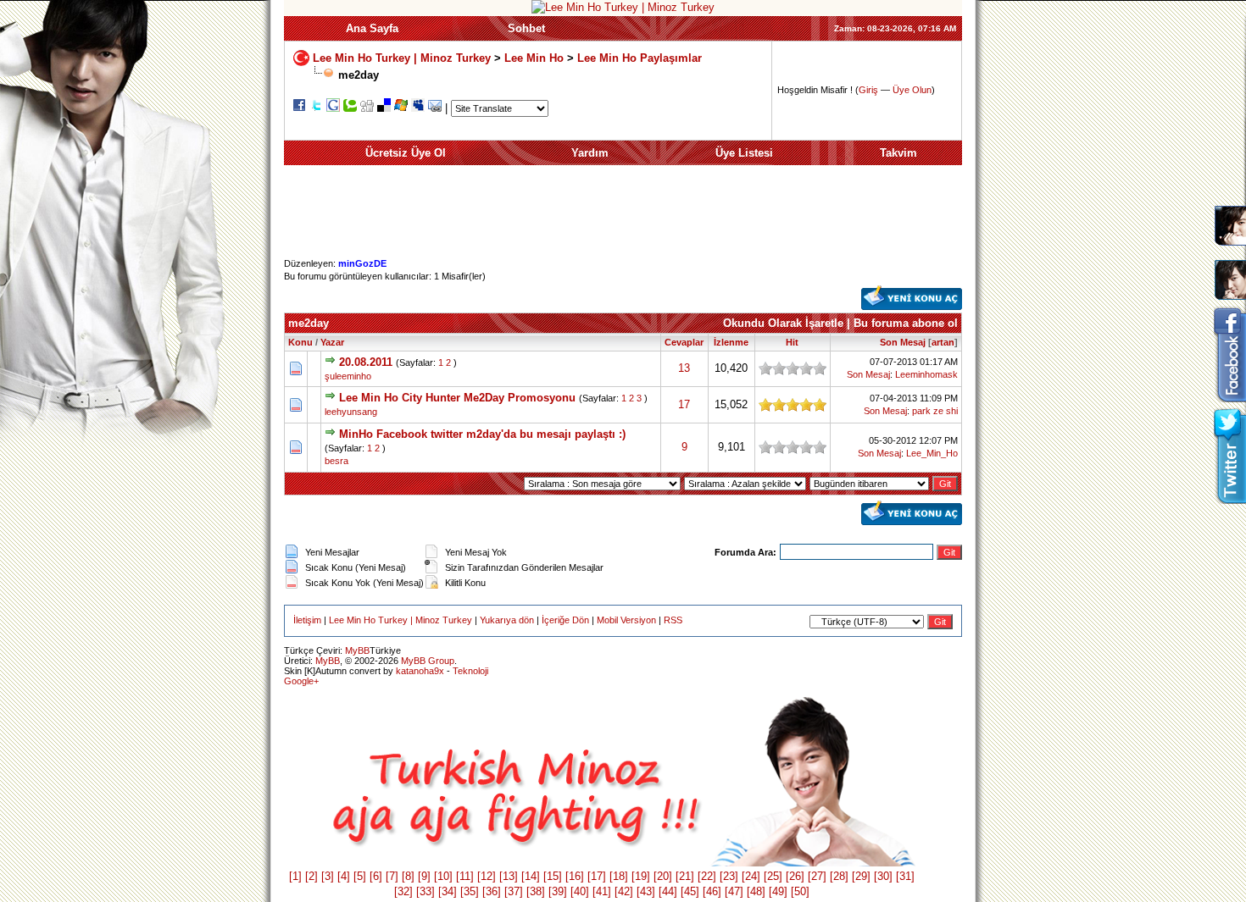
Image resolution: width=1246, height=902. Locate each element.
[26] (795, 876)
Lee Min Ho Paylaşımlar (639, 57)
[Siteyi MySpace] (418, 108)
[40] (579, 891)
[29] (861, 876)
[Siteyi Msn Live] (401, 108)
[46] (712, 891)
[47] (734, 891)
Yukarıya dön (507, 620)
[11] (465, 876)
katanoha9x (420, 671)
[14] (530, 876)
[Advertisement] (623, 219)
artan (943, 342)
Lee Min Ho (534, 57)
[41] (601, 891)
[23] (729, 876)
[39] (557, 891)
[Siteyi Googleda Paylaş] (333, 108)
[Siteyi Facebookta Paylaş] (299, 108)
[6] (376, 876)
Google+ (301, 681)
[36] (491, 891)
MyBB (357, 650)
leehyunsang (351, 412)
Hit (792, 342)
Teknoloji (470, 671)
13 (684, 368)
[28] (839, 876)
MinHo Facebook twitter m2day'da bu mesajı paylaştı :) (482, 434)
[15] (552, 876)
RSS (673, 620)
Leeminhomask (926, 374)
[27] (817, 876)
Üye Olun (912, 90)
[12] (486, 876)
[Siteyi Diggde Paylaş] (367, 108)
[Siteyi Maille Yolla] (435, 108)
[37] (513, 891)
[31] (905, 876)
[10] (443, 876)
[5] (359, 876)
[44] (668, 891)
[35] (469, 891)
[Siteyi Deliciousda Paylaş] (384, 108)
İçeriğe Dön (565, 620)
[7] (392, 876)
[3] (327, 876)
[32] (403, 891)
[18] (618, 876)
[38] (535, 891)
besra (336, 461)
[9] (424, 876)
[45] (690, 891)
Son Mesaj (903, 342)
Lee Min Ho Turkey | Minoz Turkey (402, 57)
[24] (751, 876)
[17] (596, 876)
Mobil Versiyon (626, 620)
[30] (883, 876)
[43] (646, 891)
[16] (574, 876)
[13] (508, 876)
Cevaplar (684, 342)
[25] (773, 876)
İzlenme (731, 342)
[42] (624, 891)
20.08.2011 (365, 362)
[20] (663, 876)
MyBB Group (427, 661)
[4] (343, 876)
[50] (800, 891)
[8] (408, 876)
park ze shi (935, 411)
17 (684, 404)
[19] (640, 876)
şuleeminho (348, 376)
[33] (425, 891)
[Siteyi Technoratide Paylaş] (350, 108)
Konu (300, 342)
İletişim (307, 620)
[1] (295, 876)
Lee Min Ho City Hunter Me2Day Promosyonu (457, 397)
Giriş (868, 90)
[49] (778, 891)
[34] (447, 891)
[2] (311, 876)
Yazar (332, 342)
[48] (756, 891)
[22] (707, 876)
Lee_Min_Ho (932, 453)
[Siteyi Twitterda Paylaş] (316, 108)
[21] (685, 876)
